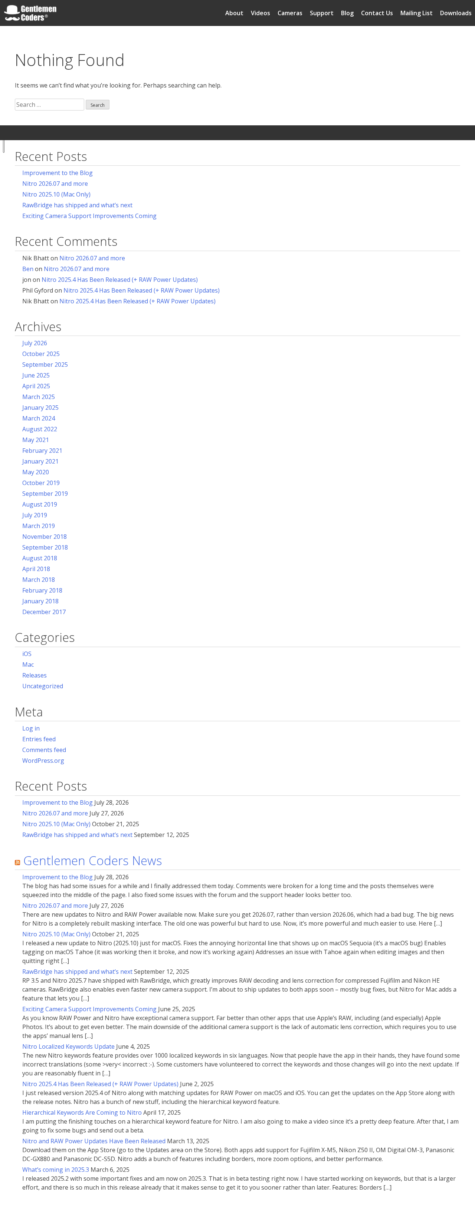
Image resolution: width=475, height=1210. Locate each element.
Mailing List (416, 13)
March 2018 (38, 580)
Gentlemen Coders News (92, 860)
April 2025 (36, 386)
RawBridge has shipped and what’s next (77, 205)
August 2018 (39, 558)
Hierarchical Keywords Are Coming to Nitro (82, 1112)
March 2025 (38, 397)
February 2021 (42, 450)
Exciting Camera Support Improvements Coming (89, 216)
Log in (31, 728)
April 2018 (36, 569)
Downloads (456, 13)
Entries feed (39, 739)
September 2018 (45, 547)
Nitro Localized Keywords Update (68, 1046)
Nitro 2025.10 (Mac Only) (56, 194)
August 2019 (39, 504)
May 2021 (35, 440)
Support (322, 13)
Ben (27, 269)
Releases (34, 675)
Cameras (290, 13)
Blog (347, 13)
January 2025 (40, 407)
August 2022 (39, 429)
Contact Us (377, 13)
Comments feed (44, 750)
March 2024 (38, 418)
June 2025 (36, 375)
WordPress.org (43, 760)
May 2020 (35, 472)
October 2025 (41, 354)
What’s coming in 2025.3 (55, 1170)
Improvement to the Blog (57, 173)
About (234, 13)
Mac (28, 664)
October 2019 (41, 483)
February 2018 (42, 590)
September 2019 (45, 493)
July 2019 (34, 515)
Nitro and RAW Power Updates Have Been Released (94, 1141)
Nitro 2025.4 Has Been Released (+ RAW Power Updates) (120, 280)
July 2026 (34, 343)
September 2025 (45, 364)
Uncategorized (42, 686)
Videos (260, 13)
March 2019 (38, 526)
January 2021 (40, 461)
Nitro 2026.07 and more (55, 183)
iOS (27, 654)
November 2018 (44, 537)
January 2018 (40, 601)
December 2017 (44, 612)
